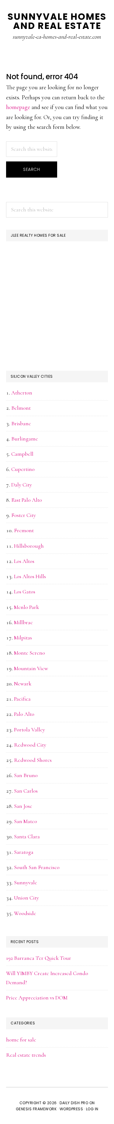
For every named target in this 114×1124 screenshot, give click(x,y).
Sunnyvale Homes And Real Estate (57, 21)
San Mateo (25, 821)
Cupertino (23, 469)
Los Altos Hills (30, 576)
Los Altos (24, 561)
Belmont (21, 408)
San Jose (23, 806)
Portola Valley (29, 729)
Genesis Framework (36, 1109)
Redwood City (30, 744)
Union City (26, 897)
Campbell (22, 454)
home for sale (21, 1039)
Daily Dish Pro (74, 1102)
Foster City (23, 515)
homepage (18, 107)
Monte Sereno (29, 652)
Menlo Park (26, 607)
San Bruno (26, 775)
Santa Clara (27, 836)
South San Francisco (37, 867)
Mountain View (31, 668)
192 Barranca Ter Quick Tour (38, 958)
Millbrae (23, 622)
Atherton (21, 392)
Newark (22, 683)
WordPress (71, 1109)
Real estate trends (26, 1055)
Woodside (25, 913)
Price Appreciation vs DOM (36, 997)
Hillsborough (29, 546)
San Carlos (26, 790)
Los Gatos (24, 591)
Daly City (21, 484)
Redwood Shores (33, 760)
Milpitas (23, 637)
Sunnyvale (25, 882)
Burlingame (24, 438)
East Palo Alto (26, 500)
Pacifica (22, 698)
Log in (92, 1109)
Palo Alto (24, 714)
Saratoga (23, 852)
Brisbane (21, 423)
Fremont (24, 530)
